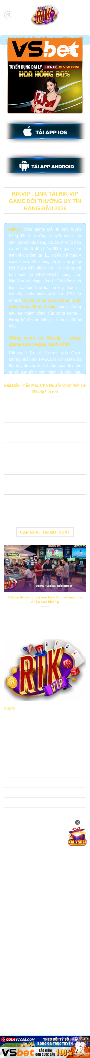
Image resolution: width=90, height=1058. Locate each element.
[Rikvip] (45, 15)
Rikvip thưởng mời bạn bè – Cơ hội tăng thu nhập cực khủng (45, 599)
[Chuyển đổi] (9, 404)
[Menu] (8, 15)
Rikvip (9, 708)
